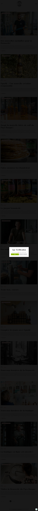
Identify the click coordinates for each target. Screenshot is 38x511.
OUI (15, 254)
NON (23, 254)
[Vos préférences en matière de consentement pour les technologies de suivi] (36, 509)
